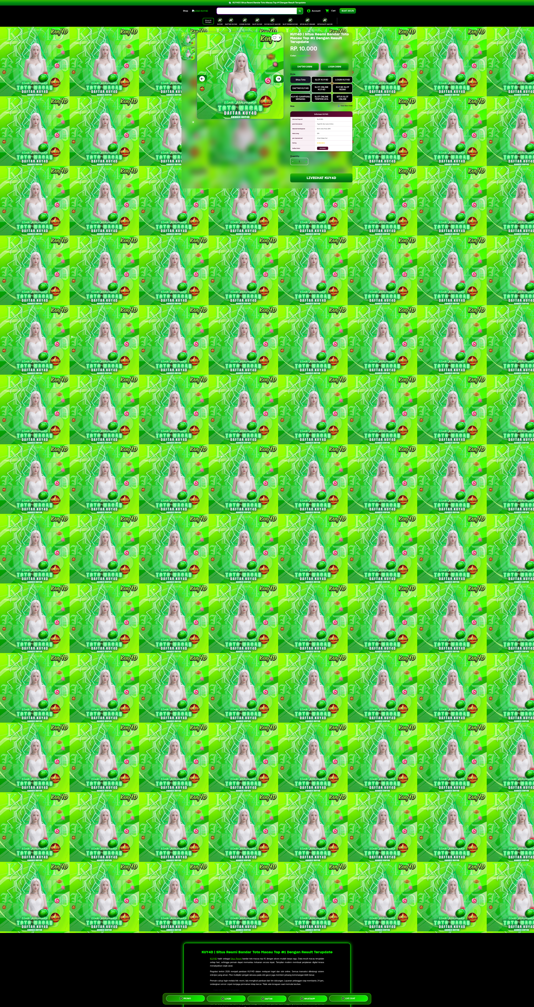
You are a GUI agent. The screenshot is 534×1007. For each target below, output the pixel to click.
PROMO (187, 998)
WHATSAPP (309, 998)
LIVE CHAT (350, 998)
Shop (185, 11)
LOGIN (228, 998)
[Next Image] (279, 79)
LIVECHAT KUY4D (321, 178)
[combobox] (257, 11)
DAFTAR (269, 998)
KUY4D (213, 958)
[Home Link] (200, 11)
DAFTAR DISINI (304, 66)
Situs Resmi (236, 958)
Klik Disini (323, 148)
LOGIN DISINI (334, 66)
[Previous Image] (202, 79)
